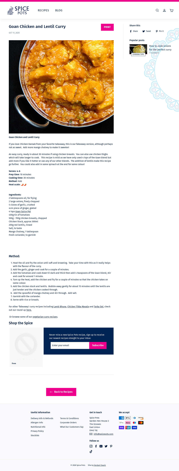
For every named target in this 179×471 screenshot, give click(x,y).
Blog (59, 10)
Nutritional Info (38, 427)
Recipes (43, 10)
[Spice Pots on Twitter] (106, 446)
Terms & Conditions (69, 418)
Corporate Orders (68, 422)
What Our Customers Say (71, 427)
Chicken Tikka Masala (78, 306)
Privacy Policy (37, 431)
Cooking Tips (138, 54)
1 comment (154, 53)
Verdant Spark (100, 465)
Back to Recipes (63, 391)
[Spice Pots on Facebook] (96, 446)
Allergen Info (37, 422)
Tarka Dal (98, 306)
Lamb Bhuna (60, 306)
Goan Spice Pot (23, 211)
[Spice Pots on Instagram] (91, 446)
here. (29, 310)
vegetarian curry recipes (45, 316)
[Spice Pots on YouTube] (101, 446)
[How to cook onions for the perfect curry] (138, 49)
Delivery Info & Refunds (42, 418)
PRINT (107, 27)
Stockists (35, 435)
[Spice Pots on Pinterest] (111, 446)
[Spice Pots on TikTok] (91, 451)
